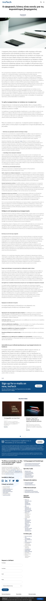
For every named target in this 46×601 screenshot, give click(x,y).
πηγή (3, 378)
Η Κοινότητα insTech (29, 472)
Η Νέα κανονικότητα (29, 490)
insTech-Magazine (28, 551)
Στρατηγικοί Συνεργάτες (8, 491)
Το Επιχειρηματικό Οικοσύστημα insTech (32, 463)
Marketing (23, 15)
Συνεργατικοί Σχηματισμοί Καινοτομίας (32, 465)
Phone (3, 579)
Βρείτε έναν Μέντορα (29, 475)
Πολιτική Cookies (32, 594)
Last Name (3, 568)
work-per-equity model (14, 447)
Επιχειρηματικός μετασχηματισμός (31, 491)
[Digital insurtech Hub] (7, 2)
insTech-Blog (27, 550)
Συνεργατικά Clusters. (29, 482)
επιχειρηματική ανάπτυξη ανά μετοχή (29, 448)
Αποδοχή (40, 598)
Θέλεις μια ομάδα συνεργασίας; (28, 511)
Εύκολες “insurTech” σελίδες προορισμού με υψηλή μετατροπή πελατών (34, 419)
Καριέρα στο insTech (29, 477)
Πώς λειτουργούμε (27, 538)
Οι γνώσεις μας (28, 549)
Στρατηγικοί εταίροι (7, 490)
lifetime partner (18, 471)
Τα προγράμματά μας (29, 473)
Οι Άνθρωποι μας (28, 474)
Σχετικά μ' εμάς (28, 471)
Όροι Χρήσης (18, 594)
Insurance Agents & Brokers (30, 484)
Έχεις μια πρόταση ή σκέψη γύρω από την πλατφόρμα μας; (28, 529)
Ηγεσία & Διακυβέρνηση (8, 489)
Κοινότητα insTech (6, 495)
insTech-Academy (28, 542)
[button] (38, 386)
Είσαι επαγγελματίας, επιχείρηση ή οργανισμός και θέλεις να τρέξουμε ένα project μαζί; (28, 522)
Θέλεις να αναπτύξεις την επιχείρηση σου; (28, 508)
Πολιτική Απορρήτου (6, 594)
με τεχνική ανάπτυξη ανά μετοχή (14, 448)
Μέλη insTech (5, 492)
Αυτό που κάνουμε (28, 536)
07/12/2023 (28, 423)
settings (30, 599)
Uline (21, 141)
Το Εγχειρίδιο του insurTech (12, 418)
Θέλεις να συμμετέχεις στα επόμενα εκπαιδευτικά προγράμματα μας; (28, 502)
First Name (4, 562)
